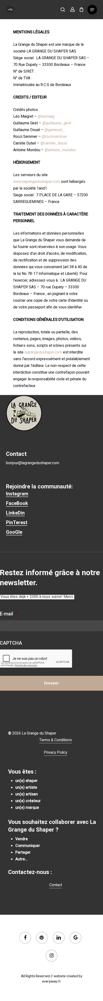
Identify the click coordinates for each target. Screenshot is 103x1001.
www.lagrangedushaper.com (36, 182)
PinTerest (16, 522)
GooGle (14, 532)
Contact (55, 885)
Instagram (17, 494)
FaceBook (17, 503)
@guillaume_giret (56, 123)
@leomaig (46, 116)
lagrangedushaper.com (43, 352)
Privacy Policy (55, 752)
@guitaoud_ (54, 130)
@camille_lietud (53, 143)
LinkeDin (15, 513)
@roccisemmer (54, 136)
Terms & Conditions (55, 740)
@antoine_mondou (60, 150)
